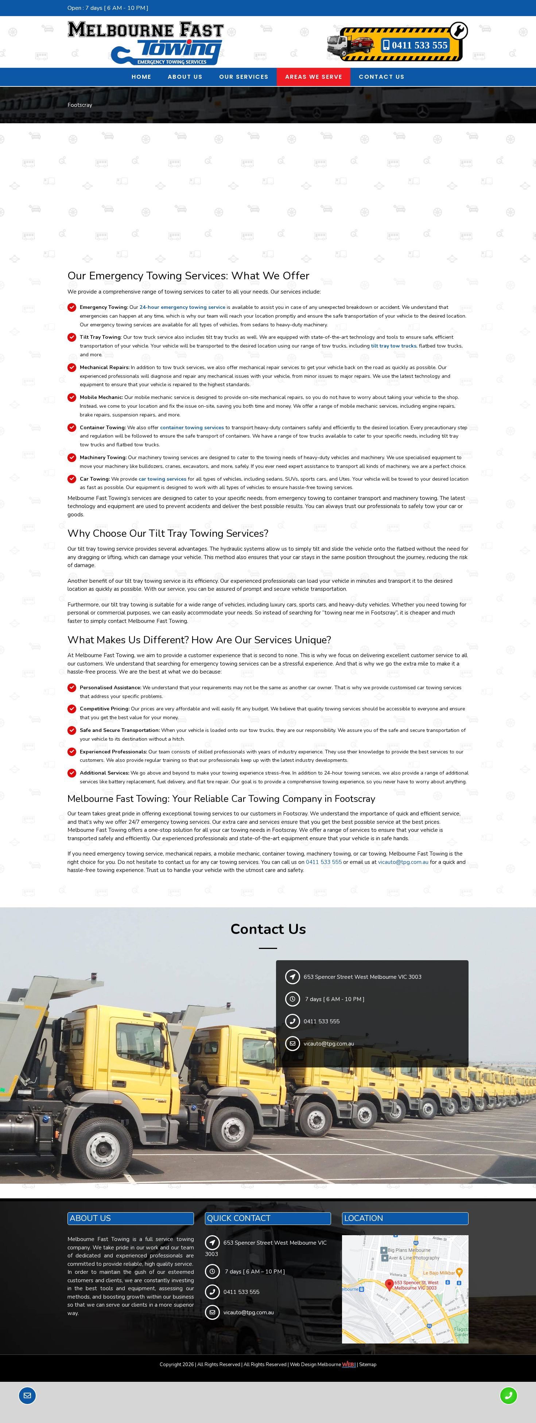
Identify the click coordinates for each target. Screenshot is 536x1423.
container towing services (192, 427)
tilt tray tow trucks (393, 345)
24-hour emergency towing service (182, 307)
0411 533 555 (418, 45)
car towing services (162, 479)
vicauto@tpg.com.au (403, 862)
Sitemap (368, 1364)
